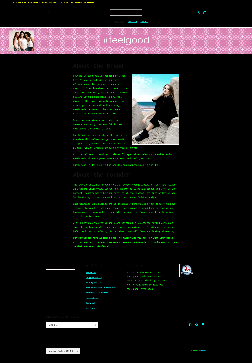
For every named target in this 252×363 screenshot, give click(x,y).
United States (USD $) (62, 351)
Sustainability (93, 303)
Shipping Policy (94, 277)
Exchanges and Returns (97, 293)
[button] (49, 12)
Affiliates (91, 308)
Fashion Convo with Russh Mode (101, 288)
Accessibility (92, 298)
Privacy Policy (93, 282)
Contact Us (91, 272)
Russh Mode (202, 350)
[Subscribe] (95, 325)
